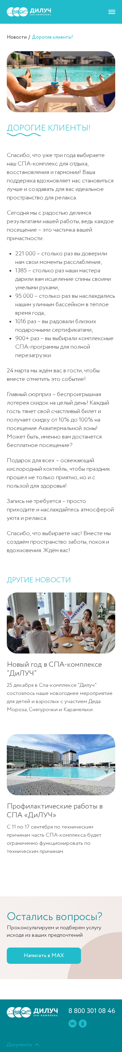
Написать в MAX (44, 955)
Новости (17, 37)
